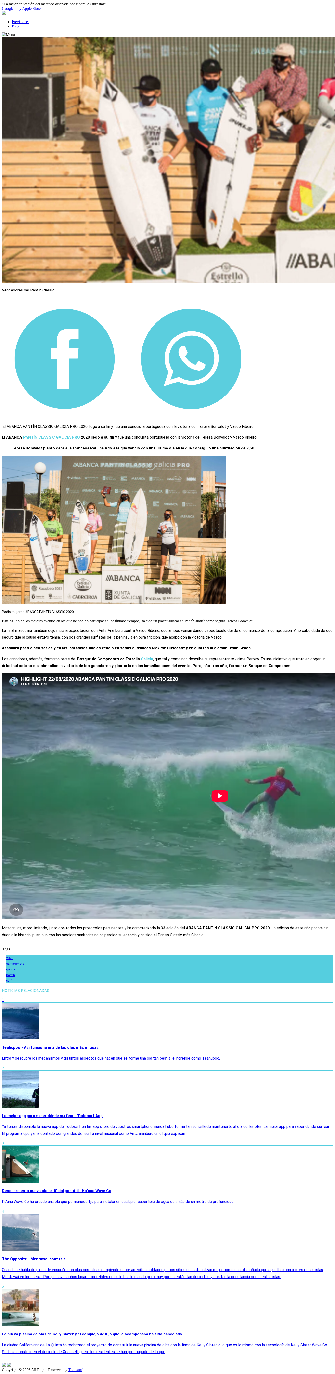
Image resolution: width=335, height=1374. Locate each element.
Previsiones (20, 22)
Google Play (11, 8)
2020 (9, 958)
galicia (10, 969)
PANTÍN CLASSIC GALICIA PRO (51, 437)
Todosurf (75, 1370)
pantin (10, 975)
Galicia (147, 659)
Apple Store (31, 8)
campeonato (15, 963)
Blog (15, 26)
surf (9, 980)
